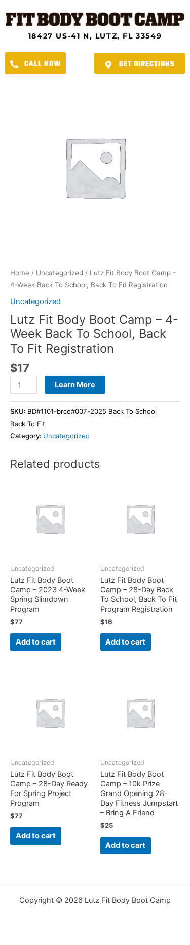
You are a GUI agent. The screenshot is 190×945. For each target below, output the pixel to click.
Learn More (75, 384)
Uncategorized (59, 273)
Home (19, 273)
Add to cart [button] (36, 642)
